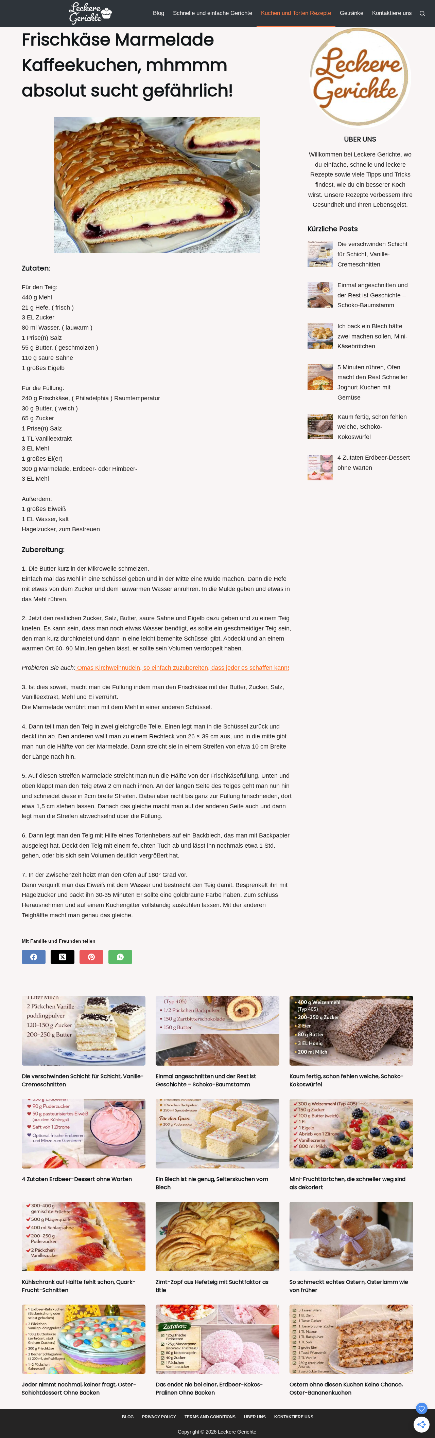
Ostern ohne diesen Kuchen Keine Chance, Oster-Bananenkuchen (346, 1389)
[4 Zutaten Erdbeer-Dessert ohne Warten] (83, 1133)
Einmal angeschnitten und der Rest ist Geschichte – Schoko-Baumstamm (206, 1080)
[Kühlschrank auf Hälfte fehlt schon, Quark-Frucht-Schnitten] (83, 1236)
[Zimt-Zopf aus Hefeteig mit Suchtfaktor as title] (217, 1236)
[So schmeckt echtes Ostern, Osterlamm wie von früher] (351, 1236)
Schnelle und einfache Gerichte (212, 13)
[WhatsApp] (120, 957)
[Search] (422, 13)
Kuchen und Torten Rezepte (296, 13)
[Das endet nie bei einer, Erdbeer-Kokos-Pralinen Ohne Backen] (217, 1339)
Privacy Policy (159, 1417)
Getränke (351, 13)
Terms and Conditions (210, 1417)
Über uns (255, 1417)
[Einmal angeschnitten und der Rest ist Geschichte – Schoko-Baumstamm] (217, 1031)
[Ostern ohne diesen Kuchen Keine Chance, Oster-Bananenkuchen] (351, 1339)
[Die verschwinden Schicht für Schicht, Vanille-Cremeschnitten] (83, 1031)
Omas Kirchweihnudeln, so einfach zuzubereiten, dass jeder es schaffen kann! (182, 667)
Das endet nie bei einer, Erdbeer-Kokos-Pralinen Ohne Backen (209, 1389)
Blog (158, 13)
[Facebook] (34, 957)
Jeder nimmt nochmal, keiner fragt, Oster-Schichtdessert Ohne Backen (79, 1389)
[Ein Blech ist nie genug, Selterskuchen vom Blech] (217, 1133)
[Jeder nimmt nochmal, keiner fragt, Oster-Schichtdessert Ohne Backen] (83, 1339)
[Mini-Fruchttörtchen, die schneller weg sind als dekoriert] (351, 1133)
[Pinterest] (91, 957)
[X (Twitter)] (62, 957)
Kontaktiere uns (392, 13)
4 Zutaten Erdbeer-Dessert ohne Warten (77, 1179)
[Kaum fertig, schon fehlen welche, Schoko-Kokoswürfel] (351, 1031)
